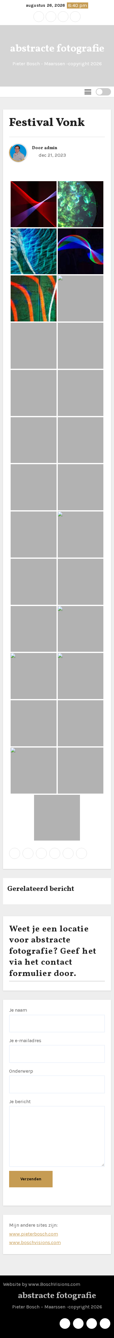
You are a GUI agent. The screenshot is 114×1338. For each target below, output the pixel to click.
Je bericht (20, 1101)
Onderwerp (21, 1071)
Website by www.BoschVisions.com (41, 1284)
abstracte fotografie (57, 49)
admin (50, 148)
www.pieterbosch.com (33, 1234)
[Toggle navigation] (88, 92)
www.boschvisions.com (35, 1242)
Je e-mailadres (25, 1040)
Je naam (18, 1010)
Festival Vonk (47, 123)
